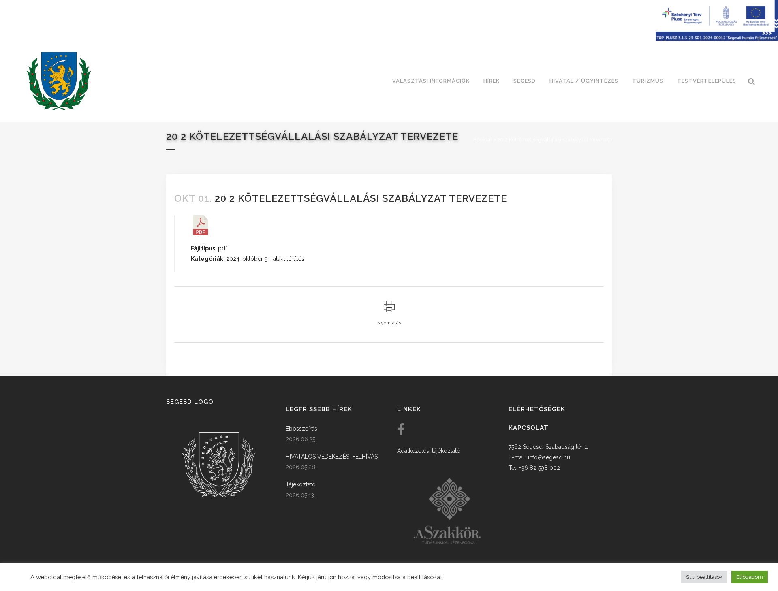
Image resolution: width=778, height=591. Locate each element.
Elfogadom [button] (749, 577)
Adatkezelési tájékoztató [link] (428, 451)
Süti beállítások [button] (704, 577)
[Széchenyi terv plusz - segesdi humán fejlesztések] (717, 38)
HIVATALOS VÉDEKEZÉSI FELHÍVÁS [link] (332, 456)
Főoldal (482, 140)
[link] (58, 81)
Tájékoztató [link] (301, 484)
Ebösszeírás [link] (301, 428)
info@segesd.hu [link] (549, 457)
